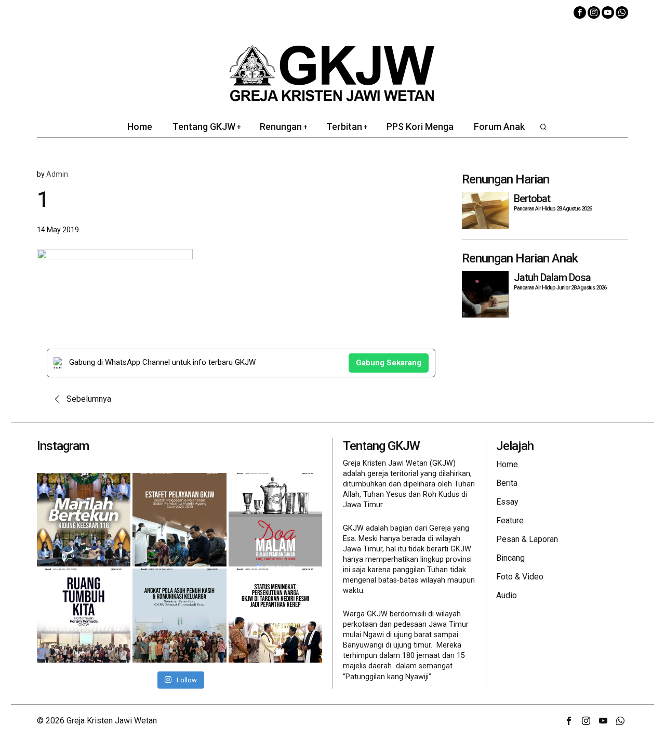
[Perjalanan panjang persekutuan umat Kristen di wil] (275, 615)
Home (507, 464)
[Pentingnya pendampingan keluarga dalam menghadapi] (179, 615)
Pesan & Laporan (527, 539)
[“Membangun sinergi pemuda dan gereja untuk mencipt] (83, 615)
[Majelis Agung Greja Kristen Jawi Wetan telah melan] (179, 519)
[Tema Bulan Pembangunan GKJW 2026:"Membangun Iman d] (275, 519)
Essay (507, 502)
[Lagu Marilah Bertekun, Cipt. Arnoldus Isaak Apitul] (83, 519)
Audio (506, 595)
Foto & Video (519, 577)
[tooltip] (580, 12)
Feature (510, 520)
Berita (506, 483)
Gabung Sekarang (388, 362)
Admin (57, 174)
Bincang (510, 558)
